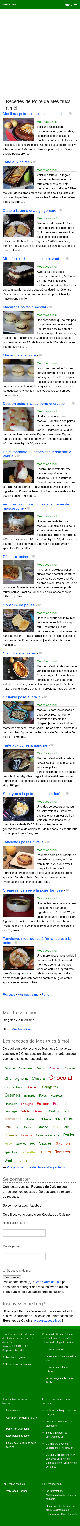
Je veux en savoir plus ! (59, 1349)
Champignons (16, 1078)
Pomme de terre (47, 1134)
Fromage (10, 1111)
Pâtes (27, 1127)
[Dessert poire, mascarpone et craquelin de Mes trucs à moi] (18, 418)
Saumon (63, 1143)
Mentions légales (15, 1357)
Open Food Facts (55, 1506)
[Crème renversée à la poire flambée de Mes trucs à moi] (18, 905)
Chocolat (60, 1077)
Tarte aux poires (16, 162)
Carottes (70, 1068)
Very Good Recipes (16, 1491)
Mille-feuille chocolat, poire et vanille (33, 259)
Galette (25, 1111)
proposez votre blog (47, 1320)
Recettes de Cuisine (13, 1334)
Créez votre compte (48, 1281)
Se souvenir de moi (19, 1270)
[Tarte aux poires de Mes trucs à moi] (18, 177)
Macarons (13, 1119)
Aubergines (26, 1068)
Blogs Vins (52, 1432)
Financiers (10, 1104)
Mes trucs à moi (47, 121)
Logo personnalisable (18, 1435)
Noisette (46, 1119)
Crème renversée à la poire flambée (33, 890)
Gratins (54, 1111)
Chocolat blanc (13, 1087)
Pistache (41, 1126)
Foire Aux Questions (17, 1428)
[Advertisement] (40, 52)
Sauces (45, 1143)
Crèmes (12, 1095)
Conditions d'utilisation (18, 1364)
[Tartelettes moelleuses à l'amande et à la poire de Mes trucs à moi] (18, 957)
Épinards (29, 1095)
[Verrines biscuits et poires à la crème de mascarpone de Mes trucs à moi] (18, 523)
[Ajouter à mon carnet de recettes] (70, 114)
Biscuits (41, 1068)
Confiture (32, 1087)
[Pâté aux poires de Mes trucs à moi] (18, 571)
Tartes (45, 1151)
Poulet (68, 1134)
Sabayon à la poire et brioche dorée (33, 794)
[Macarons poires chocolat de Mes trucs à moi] (18, 322)
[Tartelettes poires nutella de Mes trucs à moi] (18, 857)
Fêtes (43, 1095)
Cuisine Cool (53, 1454)
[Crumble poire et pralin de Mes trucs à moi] (18, 712)
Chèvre (38, 1078)
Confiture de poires (19, 605)
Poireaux (10, 1134)
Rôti (32, 1143)
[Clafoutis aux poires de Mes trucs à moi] (18, 668)
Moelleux (31, 1119)
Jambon (68, 1111)
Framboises (63, 1103)
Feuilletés (57, 1095)
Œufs (68, 1118)
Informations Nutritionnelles (54, 1492)
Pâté (17, 1127)
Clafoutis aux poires (19, 653)
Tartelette (28, 1152)
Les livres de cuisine (57, 1421)
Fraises (43, 1103)
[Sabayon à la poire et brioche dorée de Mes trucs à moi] (18, 808)
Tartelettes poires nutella (23, 842)
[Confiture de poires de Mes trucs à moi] (18, 620)
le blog (49, 1378)
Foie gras (27, 1104)
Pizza (55, 1127)
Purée (8, 1143)
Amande (9, 1068)
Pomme (26, 1134)
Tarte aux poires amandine (25, 745)
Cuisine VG (52, 1443)
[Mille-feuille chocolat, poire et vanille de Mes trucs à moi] (18, 273)
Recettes (9, 4)
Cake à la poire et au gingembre (29, 210)
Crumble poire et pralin (22, 697)
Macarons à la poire (19, 355)
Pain (7, 1126)
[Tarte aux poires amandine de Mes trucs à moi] (18, 760)
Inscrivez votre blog (16, 1410)
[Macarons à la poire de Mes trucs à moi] (18, 370)
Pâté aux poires (16, 557)
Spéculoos (10, 1152)
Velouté (24, 1161)
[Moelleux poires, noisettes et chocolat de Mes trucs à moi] (18, 128)
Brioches (55, 1068)
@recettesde (63, 1378)
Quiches (21, 1143)
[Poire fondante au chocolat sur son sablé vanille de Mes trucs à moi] (18, 471)
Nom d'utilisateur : (14, 1222)
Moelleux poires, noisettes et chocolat (34, 114)
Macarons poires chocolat (24, 307)
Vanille (10, 1160)
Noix (57, 1119)
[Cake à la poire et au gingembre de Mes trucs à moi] (18, 225)
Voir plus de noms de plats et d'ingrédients (36, 1167)
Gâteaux (39, 1111)
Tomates (62, 1152)
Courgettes (50, 1086)
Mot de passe (11, 1246)
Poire (66, 1127)
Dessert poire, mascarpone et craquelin (36, 404)
